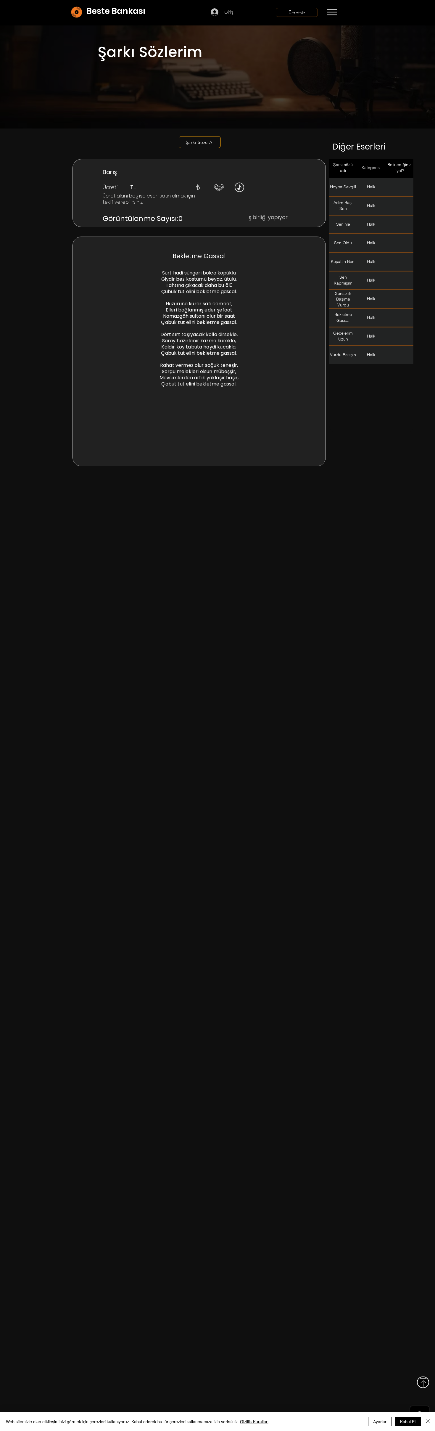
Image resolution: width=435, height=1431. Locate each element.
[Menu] (332, 12)
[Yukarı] (423, 1382)
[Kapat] (427, 1421)
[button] (198, 187)
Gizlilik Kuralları (254, 1421)
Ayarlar (379, 1421)
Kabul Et (408, 1421)
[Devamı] (367, 12)
